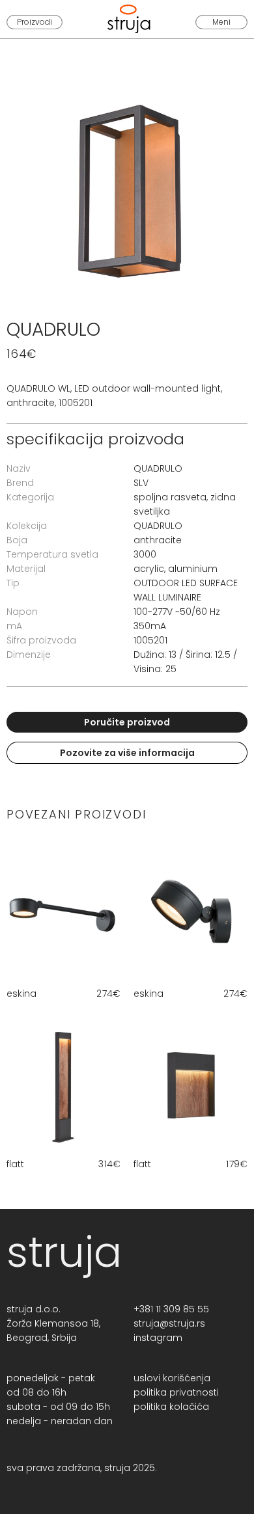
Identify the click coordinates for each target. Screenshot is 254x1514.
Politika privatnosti (176, 1392)
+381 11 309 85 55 (171, 1309)
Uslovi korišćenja (172, 1378)
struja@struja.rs (169, 1323)
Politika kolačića (171, 1406)
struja (64, 1252)
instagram (158, 1337)
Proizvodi (34, 21)
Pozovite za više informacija (127, 752)
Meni (221, 21)
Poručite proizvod (127, 722)
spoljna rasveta (170, 497)
